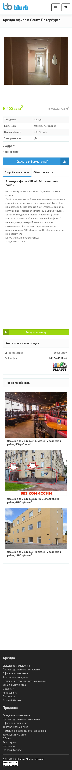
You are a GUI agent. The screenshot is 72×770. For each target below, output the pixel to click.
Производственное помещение (22, 669)
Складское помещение (16, 665)
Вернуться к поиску (36, 332)
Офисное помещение (15, 673)
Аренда (9, 658)
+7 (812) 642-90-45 (57, 358)
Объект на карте (43, 172)
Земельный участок (14, 685)
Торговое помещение (15, 677)
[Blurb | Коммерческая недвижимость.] (15, 6)
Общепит (8, 688)
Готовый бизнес (12, 700)
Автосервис (10, 692)
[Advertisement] (36, 287)
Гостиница (9, 696)
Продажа (10, 708)
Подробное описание (17, 172)
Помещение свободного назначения (24, 681)
